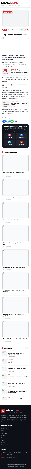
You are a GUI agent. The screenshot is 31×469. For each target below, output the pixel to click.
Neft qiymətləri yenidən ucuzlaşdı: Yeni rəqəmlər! (18, 361)
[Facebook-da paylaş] (4, 121)
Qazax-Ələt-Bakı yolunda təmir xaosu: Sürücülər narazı (19, 71)
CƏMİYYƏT (4, 433)
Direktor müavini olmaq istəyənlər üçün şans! (18, 376)
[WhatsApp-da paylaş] (12, 121)
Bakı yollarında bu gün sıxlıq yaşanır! (19, 104)
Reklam (22, 466)
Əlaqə (16, 466)
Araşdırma (4, 428)
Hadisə (3, 442)
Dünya (3, 435)
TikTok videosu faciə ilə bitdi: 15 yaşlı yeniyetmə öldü (17, 391)
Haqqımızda (10, 466)
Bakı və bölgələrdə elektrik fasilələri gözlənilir (15, 339)
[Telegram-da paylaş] (8, 121)
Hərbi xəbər (4, 445)
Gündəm (3, 440)
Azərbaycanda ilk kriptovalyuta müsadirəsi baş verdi (16, 354)
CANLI (2, 431)
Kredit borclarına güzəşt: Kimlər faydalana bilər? (14, 243)
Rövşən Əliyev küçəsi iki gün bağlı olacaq (14, 267)
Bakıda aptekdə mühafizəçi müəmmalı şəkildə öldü (13, 315)
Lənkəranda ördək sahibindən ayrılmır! (13, 220)
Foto (2, 438)
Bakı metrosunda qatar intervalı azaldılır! (16, 399)
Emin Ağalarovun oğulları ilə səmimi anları (17, 369)
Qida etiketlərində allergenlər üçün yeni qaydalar (13, 290)
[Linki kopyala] (16, 121)
